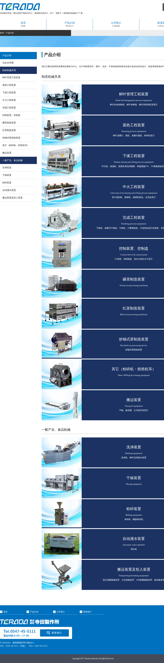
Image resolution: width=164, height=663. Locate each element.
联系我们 (87, 612)
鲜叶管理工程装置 (11, 77)
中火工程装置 (9, 100)
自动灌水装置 (9, 190)
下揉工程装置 (9, 92)
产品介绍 (70, 24)
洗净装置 (6, 167)
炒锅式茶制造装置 (11, 138)
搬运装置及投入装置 (12, 198)
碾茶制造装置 (9, 123)
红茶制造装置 (9, 130)
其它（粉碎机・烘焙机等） (15, 145)
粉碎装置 (6, 182)
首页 (23, 24)
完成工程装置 (9, 107)
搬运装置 (6, 153)
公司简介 (116, 24)
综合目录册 (8, 63)
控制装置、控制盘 (11, 115)
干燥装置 (6, 175)
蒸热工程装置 (9, 85)
